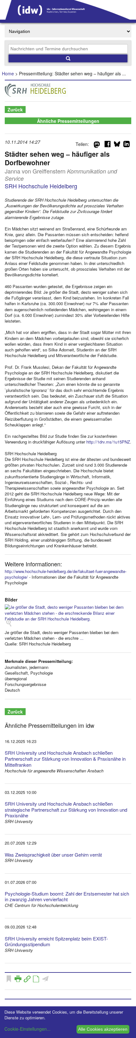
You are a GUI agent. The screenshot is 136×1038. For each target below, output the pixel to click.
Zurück (15, 109)
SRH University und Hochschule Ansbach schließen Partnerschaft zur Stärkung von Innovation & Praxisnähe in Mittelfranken (65, 758)
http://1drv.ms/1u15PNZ (108, 442)
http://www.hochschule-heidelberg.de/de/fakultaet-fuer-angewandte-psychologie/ (66, 574)
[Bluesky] (117, 145)
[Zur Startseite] (68, 17)
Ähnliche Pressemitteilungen (68, 121)
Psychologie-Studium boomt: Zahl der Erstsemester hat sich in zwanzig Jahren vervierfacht (67, 896)
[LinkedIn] (126, 145)
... (81, 638)
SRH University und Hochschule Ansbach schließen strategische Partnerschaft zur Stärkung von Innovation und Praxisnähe (66, 809)
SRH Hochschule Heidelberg (41, 186)
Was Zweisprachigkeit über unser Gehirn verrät (53, 854)
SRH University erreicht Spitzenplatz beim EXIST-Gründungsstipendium (56, 941)
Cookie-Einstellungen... (27, 1029)
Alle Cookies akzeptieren (102, 1029)
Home (8, 73)
